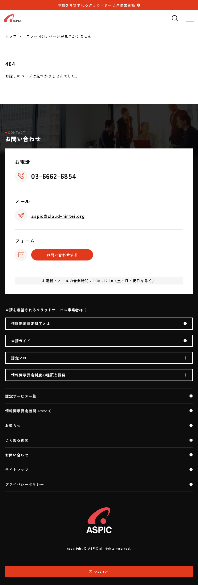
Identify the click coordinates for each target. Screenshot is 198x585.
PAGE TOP (101, 571)
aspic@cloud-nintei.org (58, 216)
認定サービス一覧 (20, 396)
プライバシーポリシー (24, 484)
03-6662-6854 (53, 176)
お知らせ (13, 425)
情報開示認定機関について (28, 410)
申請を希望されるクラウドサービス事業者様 (96, 5)
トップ (11, 36)
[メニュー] (190, 18)
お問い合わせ (17, 454)
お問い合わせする (62, 254)
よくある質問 (17, 440)
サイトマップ (17, 469)
